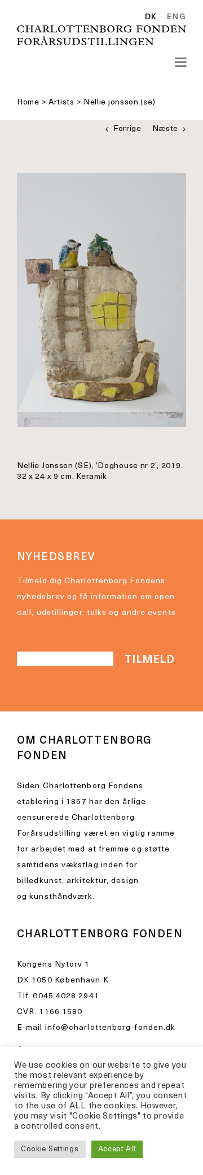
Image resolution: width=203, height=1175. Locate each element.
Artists (61, 102)
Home (28, 102)
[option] (174, 17)
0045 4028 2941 (66, 996)
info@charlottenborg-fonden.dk (110, 1028)
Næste (165, 129)
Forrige (127, 129)
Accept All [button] (117, 1149)
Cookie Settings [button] (50, 1149)
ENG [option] (176, 17)
